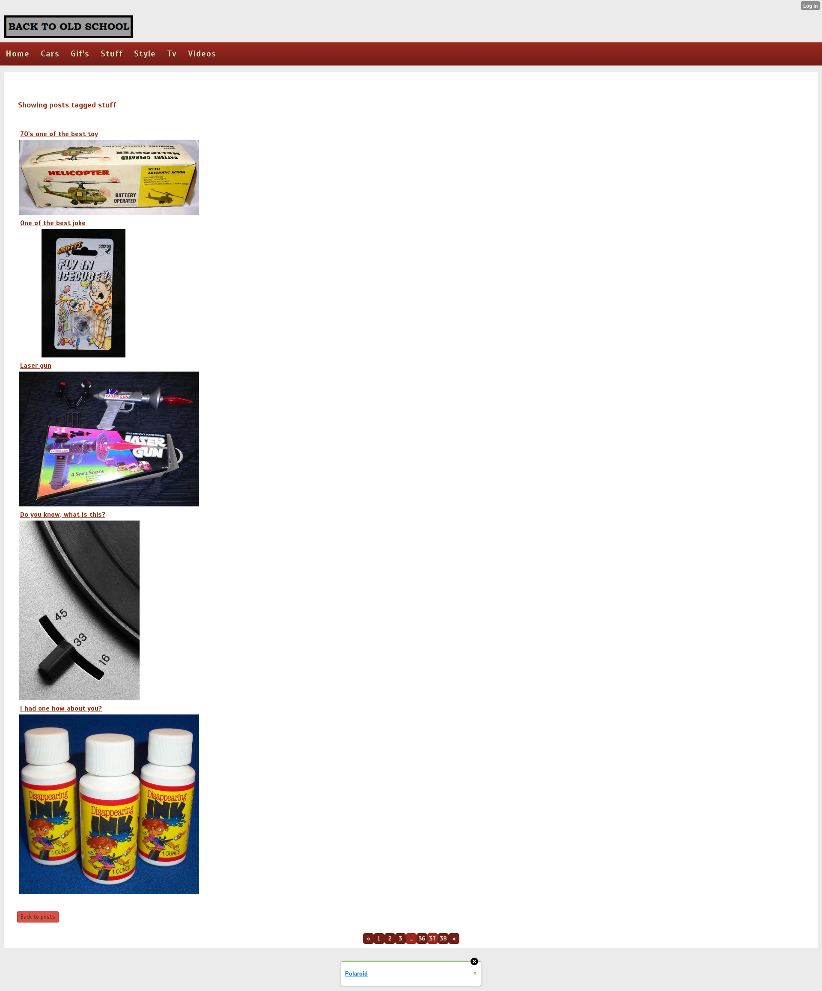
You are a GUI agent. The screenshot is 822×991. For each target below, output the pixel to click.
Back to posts (38, 917)
